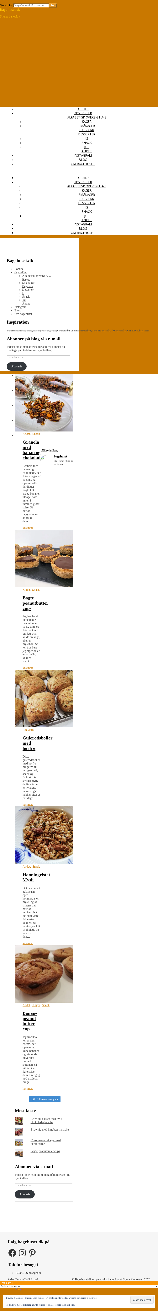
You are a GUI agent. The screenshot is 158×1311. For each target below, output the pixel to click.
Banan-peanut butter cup (30, 1021)
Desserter (86, 134)
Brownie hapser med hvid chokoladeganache (46, 1120)
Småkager (87, 126)
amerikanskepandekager (25, 331)
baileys (64, 331)
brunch (136, 330)
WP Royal (31, 1279)
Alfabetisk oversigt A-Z (86, 117)
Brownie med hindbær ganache (50, 1129)
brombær (119, 331)
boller (112, 330)
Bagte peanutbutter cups (35, 603)
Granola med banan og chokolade (33, 450)
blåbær (100, 331)
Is (86, 138)
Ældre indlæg (49, 450)
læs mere (28, 527)
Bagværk (86, 130)
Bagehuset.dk (10, 10)
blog (89, 330)
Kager (87, 121)
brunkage (144, 331)
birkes (84, 330)
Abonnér (16, 366)
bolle (105, 331)
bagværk (58, 330)
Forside (83, 109)
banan (70, 330)
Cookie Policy (68, 1304)
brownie (128, 330)
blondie (95, 331)
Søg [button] (2, 1)
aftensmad (11, 330)
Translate (28, 1290)
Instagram (83, 155)
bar (75, 330)
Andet (87, 151)
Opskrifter (83, 113)
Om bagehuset (83, 164)
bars (79, 330)
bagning (51, 331)
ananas (36, 331)
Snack (87, 143)
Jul (86, 147)
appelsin (43, 330)
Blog (83, 160)
